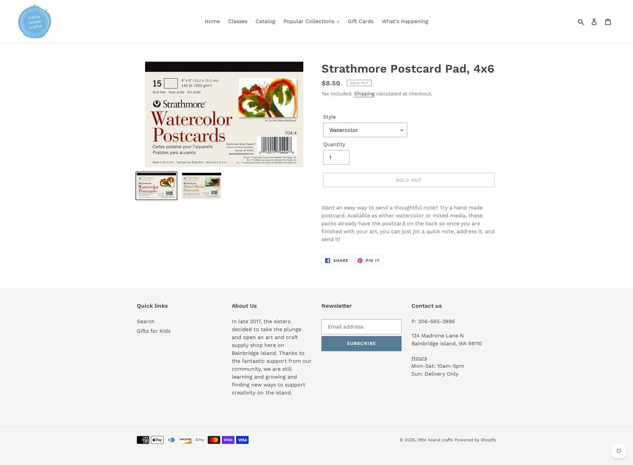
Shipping (364, 94)
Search (146, 321)
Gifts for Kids (153, 331)
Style (329, 117)
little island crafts (435, 439)
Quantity (334, 144)
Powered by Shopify (475, 439)
